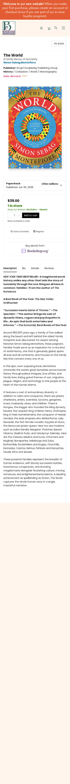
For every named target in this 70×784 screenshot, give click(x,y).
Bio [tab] (24, 268)
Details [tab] (35, 268)
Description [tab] (10, 268)
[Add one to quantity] (19, 215)
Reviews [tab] (49, 268)
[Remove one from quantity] (10, 215)
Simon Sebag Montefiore (19, 62)
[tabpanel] (35, 385)
